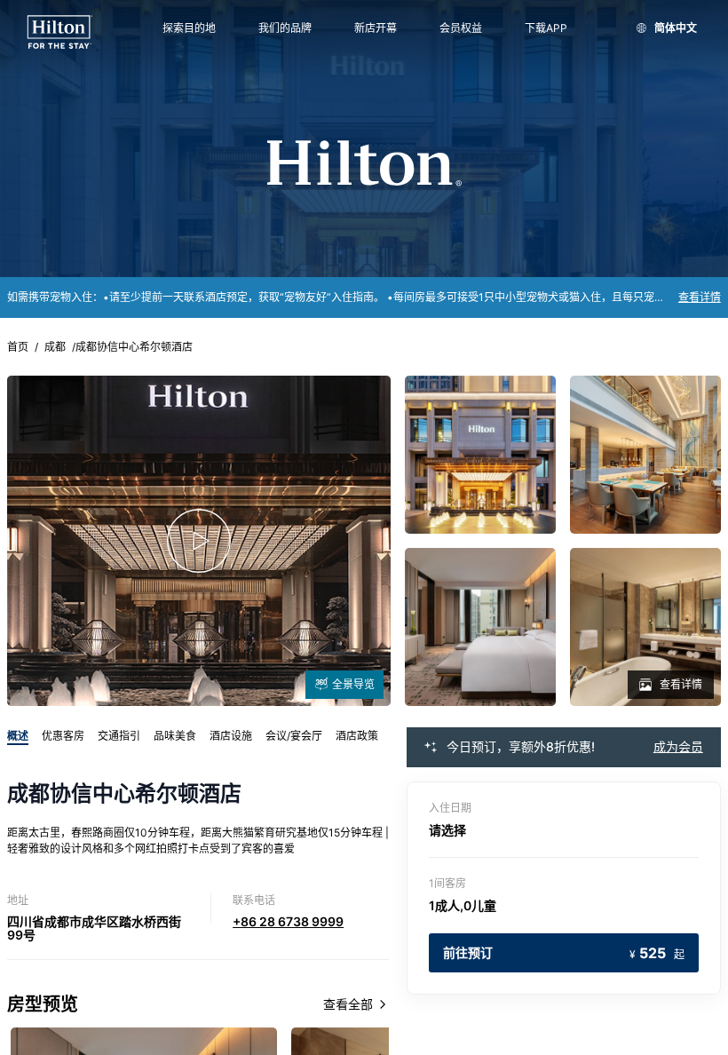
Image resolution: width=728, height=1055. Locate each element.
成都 (55, 347)
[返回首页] (60, 32)
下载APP (546, 28)
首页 (17, 347)
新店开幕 (375, 28)
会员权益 (460, 28)
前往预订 (563, 953)
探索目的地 (189, 28)
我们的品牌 (285, 28)
